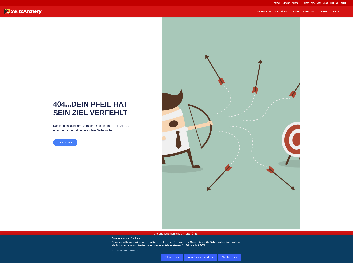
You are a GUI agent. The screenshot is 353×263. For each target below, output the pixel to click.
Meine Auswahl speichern (200, 257)
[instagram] (268, 3)
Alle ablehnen (172, 257)
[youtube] (262, 3)
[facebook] (257, 3)
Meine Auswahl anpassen (126, 251)
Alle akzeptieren (229, 257)
